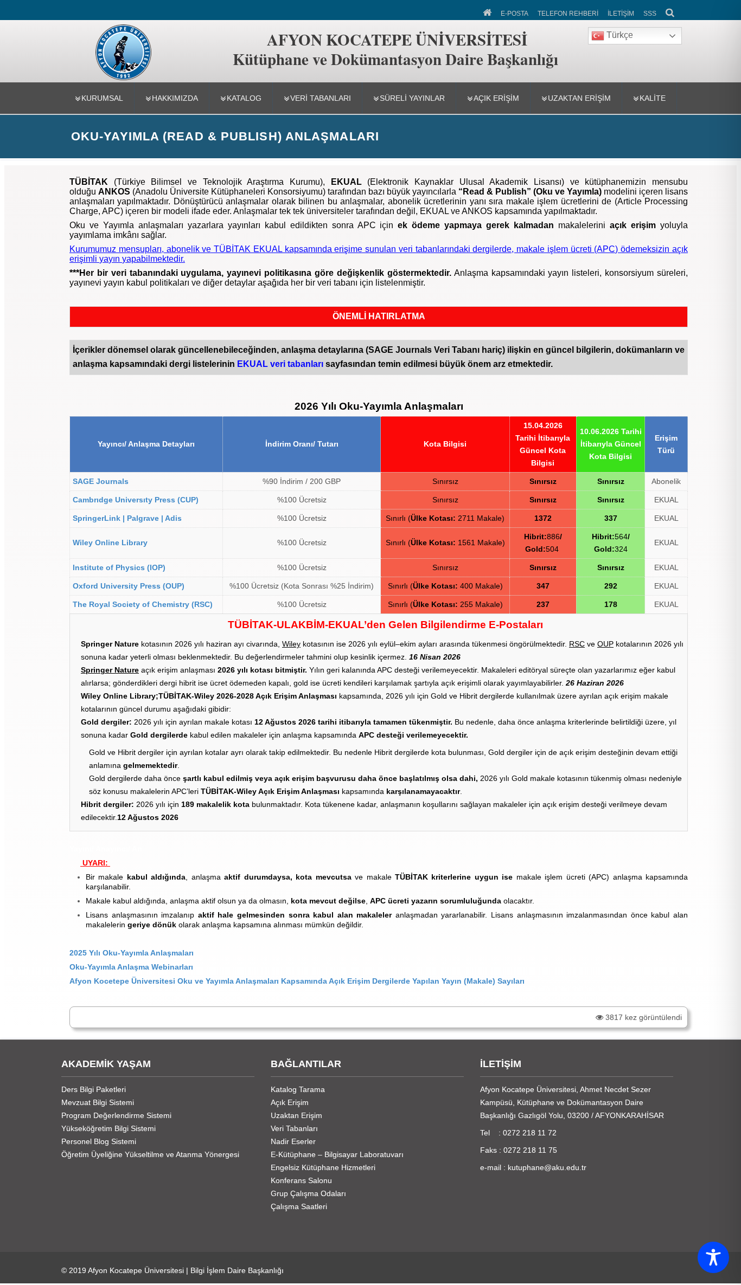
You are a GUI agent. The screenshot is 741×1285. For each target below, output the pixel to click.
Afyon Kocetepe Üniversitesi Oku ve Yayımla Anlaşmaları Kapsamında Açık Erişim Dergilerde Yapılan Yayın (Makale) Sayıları (297, 981)
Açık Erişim (496, 98)
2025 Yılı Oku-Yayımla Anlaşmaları (131, 952)
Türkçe (618, 35)
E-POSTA (514, 13)
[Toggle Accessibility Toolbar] (713, 1257)
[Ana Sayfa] (488, 11)
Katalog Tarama (298, 1089)
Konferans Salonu (301, 1180)
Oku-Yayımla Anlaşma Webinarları (131, 967)
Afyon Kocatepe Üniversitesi (136, 1270)
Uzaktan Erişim (579, 98)
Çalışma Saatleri (299, 1206)
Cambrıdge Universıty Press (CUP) (136, 499)
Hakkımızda (175, 98)
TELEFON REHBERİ (568, 13)
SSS (649, 13)
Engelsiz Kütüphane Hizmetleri (323, 1167)
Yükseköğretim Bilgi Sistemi (108, 1128)
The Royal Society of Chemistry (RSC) (143, 604)
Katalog (244, 98)
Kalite (653, 98)
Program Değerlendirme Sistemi (116, 1115)
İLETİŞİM (621, 13)
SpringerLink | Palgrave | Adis (127, 518)
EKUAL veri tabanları (280, 364)
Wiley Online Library (110, 542)
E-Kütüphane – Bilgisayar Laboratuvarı (337, 1154)
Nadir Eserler (293, 1141)
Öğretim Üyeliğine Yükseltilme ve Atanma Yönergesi (150, 1154)
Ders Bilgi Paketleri (93, 1089)
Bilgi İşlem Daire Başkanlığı (237, 1270)
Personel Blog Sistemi (98, 1141)
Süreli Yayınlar (412, 98)
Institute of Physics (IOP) (119, 567)
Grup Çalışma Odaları (308, 1193)
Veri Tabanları (320, 98)
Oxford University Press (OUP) (128, 586)
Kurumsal (102, 98)
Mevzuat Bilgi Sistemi (97, 1102)
